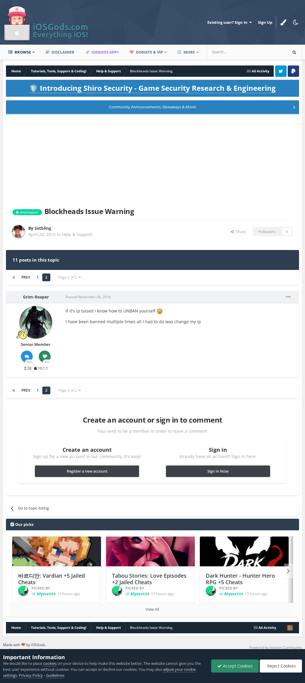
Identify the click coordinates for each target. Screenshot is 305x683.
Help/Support (28, 212)
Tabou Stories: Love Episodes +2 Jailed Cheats (149, 579)
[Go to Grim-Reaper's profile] (35, 322)
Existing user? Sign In (228, 22)
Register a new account (87, 471)
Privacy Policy (31, 675)
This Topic (270, 51)
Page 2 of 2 (68, 277)
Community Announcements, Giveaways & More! (152, 107)
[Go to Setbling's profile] (18, 231)
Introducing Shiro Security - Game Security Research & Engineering (152, 88)
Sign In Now (217, 471)
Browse (22, 52)
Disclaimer (62, 52)
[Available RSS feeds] (290, 627)
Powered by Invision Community (275, 647)
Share (240, 231)
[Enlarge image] (160, 311)
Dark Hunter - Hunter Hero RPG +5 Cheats (240, 579)
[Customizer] (283, 22)
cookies (50, 663)
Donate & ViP (149, 52)
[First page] (14, 277)
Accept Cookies (237, 666)
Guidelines (55, 675)
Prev (25, 277)
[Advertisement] (152, 159)
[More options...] (288, 297)
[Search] (294, 52)
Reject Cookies (281, 666)
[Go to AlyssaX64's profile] (23, 591)
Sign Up (265, 22)
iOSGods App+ (105, 52)
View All (152, 609)
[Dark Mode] (296, 22)
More (189, 52)
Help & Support (77, 234)
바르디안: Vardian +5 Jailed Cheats (51, 579)
